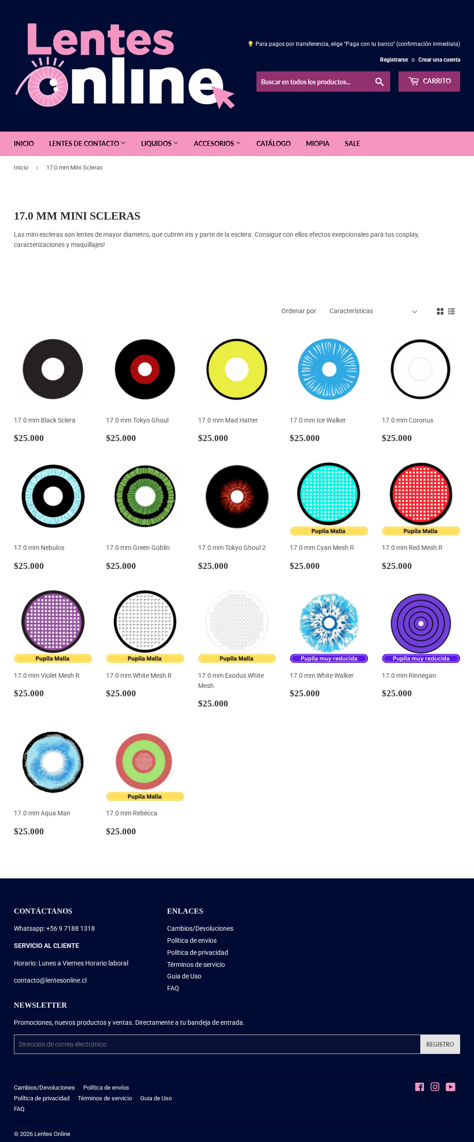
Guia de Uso (184, 976)
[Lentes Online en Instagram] (435, 1088)
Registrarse (394, 60)
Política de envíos (192, 940)
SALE (352, 143)
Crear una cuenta (439, 60)
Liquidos (157, 143)
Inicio (24, 143)
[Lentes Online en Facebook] (419, 1088)
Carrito (436, 81)
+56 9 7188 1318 (70, 928)
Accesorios (215, 143)
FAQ (173, 988)
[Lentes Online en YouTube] (450, 1088)
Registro (440, 1044)
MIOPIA (318, 143)
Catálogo (273, 143)
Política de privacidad (197, 952)
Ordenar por (298, 311)
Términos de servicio (196, 964)
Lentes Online (52, 1133)
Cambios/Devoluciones (200, 928)
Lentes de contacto (84, 143)
